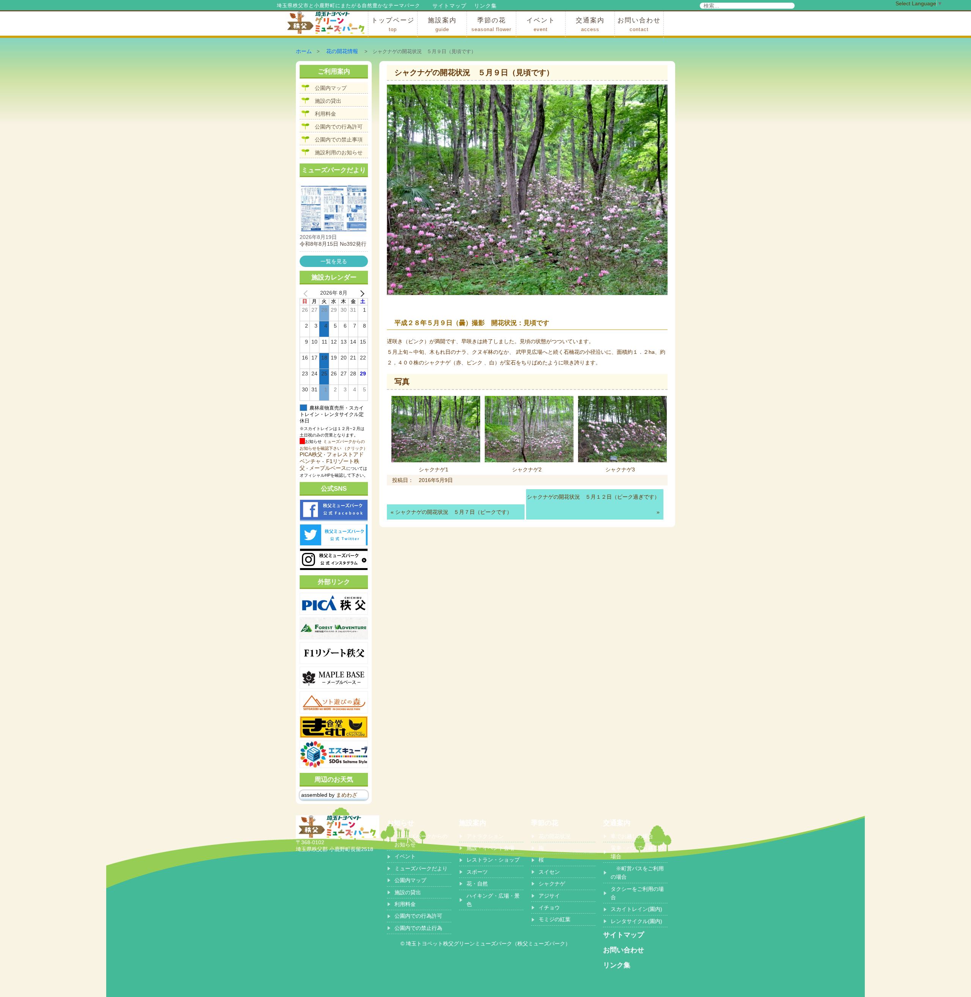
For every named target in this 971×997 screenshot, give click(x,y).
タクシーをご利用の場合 (637, 893)
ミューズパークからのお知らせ (421, 840)
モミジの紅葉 (554, 919)
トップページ (393, 24)
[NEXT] (361, 293)
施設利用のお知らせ (339, 152)
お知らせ (400, 823)
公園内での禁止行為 (418, 928)
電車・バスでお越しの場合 (637, 852)
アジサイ (549, 896)
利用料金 (325, 114)
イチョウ (549, 907)
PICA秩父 (311, 454)
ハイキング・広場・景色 (493, 900)
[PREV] (307, 293)
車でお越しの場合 (632, 836)
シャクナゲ (552, 884)
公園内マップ (331, 88)
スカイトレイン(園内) (636, 909)
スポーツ (477, 872)
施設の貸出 (328, 101)
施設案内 (442, 24)
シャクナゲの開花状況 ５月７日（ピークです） (453, 512)
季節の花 (491, 24)
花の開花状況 (554, 836)
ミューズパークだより (421, 868)
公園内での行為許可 (339, 127)
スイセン (549, 872)
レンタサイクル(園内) (636, 921)
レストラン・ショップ (493, 860)
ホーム (304, 51)
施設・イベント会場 (490, 848)
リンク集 (485, 6)
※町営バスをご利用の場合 (637, 872)
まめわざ (346, 795)
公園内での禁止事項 (339, 140)
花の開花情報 (342, 51)
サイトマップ (449, 6)
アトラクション (485, 836)
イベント (540, 24)
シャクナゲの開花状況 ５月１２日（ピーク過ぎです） (593, 497)
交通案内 (590, 24)
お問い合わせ (639, 24)
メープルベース (327, 468)
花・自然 (477, 884)
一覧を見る (334, 261)
